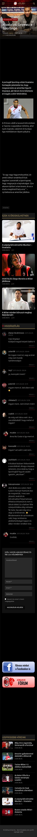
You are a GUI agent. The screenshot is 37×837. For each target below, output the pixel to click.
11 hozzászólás (10, 35)
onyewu (5, 207)
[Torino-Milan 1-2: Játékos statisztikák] (7, 767)
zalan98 (11, 351)
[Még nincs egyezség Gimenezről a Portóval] (7, 745)
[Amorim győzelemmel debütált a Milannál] (7, 756)
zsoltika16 (12, 460)
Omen (11, 33)
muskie (13, 433)
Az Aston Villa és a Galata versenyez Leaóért (22, 777)
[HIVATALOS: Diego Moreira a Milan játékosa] (18, 265)
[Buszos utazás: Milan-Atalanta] (7, 812)
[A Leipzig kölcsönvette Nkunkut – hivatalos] (18, 231)
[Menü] (3, 3)
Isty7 (10, 370)
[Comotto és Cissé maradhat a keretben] (7, 790)
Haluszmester (14, 484)
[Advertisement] (18, 59)
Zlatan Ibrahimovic (16, 333)
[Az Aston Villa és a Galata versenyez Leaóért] (7, 778)
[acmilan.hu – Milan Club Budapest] (19, 3)
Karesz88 (12, 446)
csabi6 (11, 414)
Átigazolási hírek (10, 19)
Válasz (31, 345)
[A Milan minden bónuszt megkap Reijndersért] (18, 299)
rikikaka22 (12, 400)
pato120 (11, 384)
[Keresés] (34, 3)
